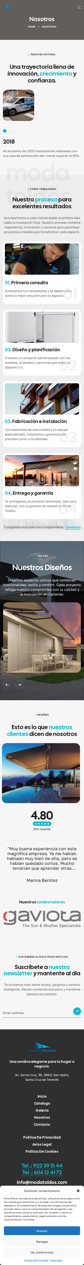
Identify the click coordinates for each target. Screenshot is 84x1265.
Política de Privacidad (36, 1260)
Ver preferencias (42, 1252)
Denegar (42, 1241)
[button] (78, 1191)
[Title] (42, 637)
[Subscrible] (77, 1012)
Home (31, 26)
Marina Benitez (42, 880)
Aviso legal (56, 1260)
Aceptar (42, 1231)
